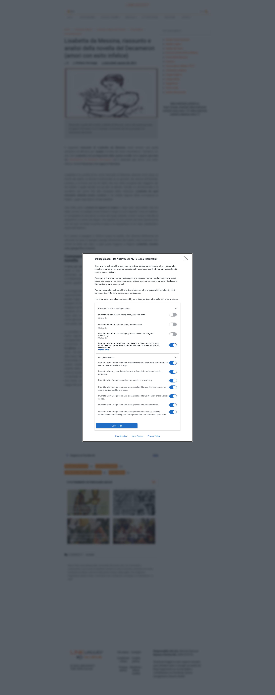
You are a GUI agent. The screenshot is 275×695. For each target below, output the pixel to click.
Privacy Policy (154, 436)
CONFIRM (117, 426)
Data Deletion (121, 436)
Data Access (137, 436)
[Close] (187, 259)
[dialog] (137, 347)
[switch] (173, 315)
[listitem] (137, 308)
